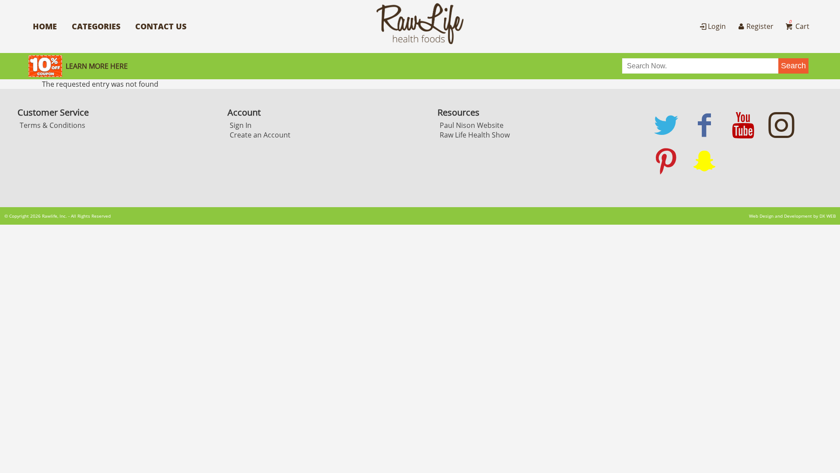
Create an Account (260, 135)
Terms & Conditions (52, 125)
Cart (799, 26)
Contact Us (160, 26)
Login (717, 26)
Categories (96, 26)
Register (760, 26)
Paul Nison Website (472, 125)
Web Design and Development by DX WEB (792, 216)
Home (45, 26)
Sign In (241, 125)
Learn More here (97, 66)
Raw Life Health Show (475, 135)
